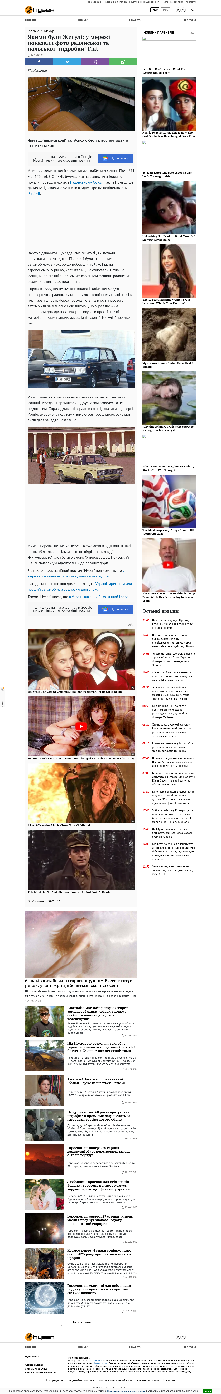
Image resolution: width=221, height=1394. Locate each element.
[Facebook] (39, 61)
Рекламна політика (172, 2)
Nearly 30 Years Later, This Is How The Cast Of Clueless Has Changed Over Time (169, 134)
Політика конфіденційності (144, 2)
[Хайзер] (39, 10)
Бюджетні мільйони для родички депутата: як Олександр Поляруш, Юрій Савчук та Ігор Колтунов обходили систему (174, 779)
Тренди (83, 19)
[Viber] (95, 61)
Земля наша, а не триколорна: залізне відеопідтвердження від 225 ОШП (172, 870)
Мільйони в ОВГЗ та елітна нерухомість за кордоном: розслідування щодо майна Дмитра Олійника (169, 712)
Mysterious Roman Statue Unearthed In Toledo (168, 365)
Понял (207, 1391)
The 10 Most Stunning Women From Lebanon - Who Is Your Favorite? (166, 301)
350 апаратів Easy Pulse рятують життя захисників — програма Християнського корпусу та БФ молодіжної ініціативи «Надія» (172, 816)
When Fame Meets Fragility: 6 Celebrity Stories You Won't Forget (168, 468)
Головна (30, 19)
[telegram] (183, 10)
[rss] (178, 10)
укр (155, 9)
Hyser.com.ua (95, 1360)
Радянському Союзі (86, 182)
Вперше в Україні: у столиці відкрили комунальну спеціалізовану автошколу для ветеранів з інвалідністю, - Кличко (173, 641)
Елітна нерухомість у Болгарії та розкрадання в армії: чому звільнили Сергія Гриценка (172, 747)
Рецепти (135, 19)
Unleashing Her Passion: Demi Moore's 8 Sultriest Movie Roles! (168, 238)
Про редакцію (93, 2)
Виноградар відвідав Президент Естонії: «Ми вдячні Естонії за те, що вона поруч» (172, 624)
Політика (189, 19)
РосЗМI (34, 194)
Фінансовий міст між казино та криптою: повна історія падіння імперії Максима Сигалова (172, 676)
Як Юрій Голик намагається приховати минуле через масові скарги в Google (172, 833)
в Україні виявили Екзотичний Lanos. (99, 597)
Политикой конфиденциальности (126, 1391)
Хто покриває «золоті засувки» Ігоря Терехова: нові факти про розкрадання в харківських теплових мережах (171, 730)
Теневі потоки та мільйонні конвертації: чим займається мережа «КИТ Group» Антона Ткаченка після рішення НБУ (170, 693)
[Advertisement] (81, 222)
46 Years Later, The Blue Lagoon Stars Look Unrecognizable (167, 174)
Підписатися (119, 158)
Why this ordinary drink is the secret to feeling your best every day (168, 428)
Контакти (191, 2)
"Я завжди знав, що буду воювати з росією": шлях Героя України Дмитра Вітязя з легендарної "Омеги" (173, 659)
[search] (193, 10)
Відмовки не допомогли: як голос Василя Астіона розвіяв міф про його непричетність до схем (173, 762)
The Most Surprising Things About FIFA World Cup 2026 (168, 531)
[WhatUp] (123, 61)
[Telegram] (67, 61)
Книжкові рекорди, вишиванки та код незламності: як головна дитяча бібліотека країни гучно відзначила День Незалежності (173, 797)
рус (165, 9)
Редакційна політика (115, 2)
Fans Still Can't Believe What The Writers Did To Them (164, 71)
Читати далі (81, 1322)
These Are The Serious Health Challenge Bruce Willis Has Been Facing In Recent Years (169, 597)
